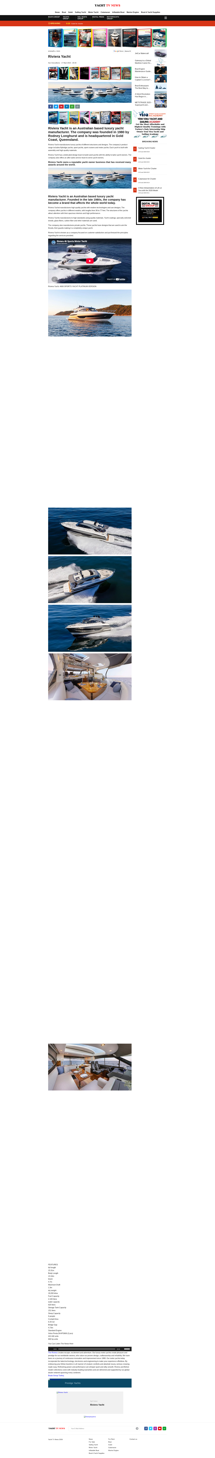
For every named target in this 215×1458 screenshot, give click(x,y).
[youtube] (160, 1428)
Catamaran (105, 12)
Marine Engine (133, 12)
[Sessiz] (122, 1349)
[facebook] (50, 106)
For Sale (92, 1442)
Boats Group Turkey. (56, 1375)
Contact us (133, 1439)
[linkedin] (61, 106)
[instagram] (155, 1428)
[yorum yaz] (77, 106)
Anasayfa (51, 51)
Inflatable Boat (118, 12)
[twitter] (56, 106)
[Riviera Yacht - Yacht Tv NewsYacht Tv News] (107, 5)
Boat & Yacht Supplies (150, 12)
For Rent (111, 1439)
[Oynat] (51, 1349)
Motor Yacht (93, 12)
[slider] (127, 1349)
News (57, 12)
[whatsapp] (164, 1428)
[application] (90, 1349)
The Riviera (52, 1353)
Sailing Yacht (80, 12)
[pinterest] (66, 106)
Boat (64, 12)
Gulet (70, 12)
